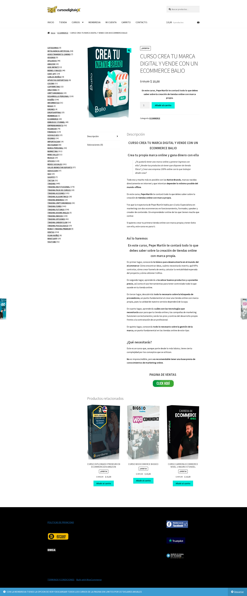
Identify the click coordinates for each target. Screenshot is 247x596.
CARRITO (126, 22)
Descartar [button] (239, 591)
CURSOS (76, 22)
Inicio (53, 33)
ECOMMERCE (62, 33)
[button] (129, 50)
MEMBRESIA (94, 22)
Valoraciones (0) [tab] (95, 144)
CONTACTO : (142, 22)
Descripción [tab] (93, 136)
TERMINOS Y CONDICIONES (60, 579)
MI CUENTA (110, 22)
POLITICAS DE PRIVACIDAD (60, 522)
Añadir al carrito (163, 105)
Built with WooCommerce (89, 579)
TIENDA (63, 22)
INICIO (50, 22)
